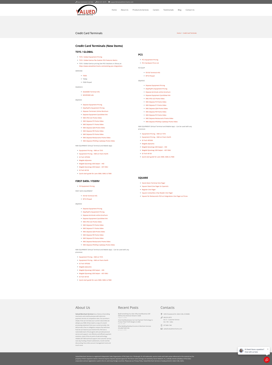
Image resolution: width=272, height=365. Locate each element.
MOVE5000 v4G (88, 95)
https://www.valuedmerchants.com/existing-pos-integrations (100, 66)
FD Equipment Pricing (87, 186)
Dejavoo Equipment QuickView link (95, 115)
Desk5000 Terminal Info (91, 92)
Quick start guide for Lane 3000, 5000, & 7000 (95, 174)
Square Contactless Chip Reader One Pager (157, 193)
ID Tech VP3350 (84, 157)
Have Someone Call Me (85, 2)
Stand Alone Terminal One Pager (153, 183)
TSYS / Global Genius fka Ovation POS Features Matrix (98, 60)
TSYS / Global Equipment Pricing (90, 57)
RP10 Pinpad (87, 199)
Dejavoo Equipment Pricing (92, 105)
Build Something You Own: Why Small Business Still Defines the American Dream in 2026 (134, 315)
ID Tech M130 (84, 170)
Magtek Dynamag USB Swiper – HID (91, 164)
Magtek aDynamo (85, 160)
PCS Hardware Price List (150, 63)
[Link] (86, 10)
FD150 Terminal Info (90, 196)
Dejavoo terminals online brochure (95, 215)
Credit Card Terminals (190, 33)
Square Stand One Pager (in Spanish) (155, 186)
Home (179, 33)
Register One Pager (149, 190)
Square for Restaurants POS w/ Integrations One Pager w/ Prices (165, 196)
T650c (85, 76)
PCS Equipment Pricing (150, 60)
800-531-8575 (101, 2)
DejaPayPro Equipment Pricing (93, 108)
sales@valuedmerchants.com (173, 329)
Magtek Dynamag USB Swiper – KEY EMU (93, 167)
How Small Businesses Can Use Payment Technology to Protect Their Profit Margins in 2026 (135, 321)
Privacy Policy (138, 361)
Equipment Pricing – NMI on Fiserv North (93, 154)
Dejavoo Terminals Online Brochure (95, 111)
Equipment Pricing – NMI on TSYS (91, 150)
